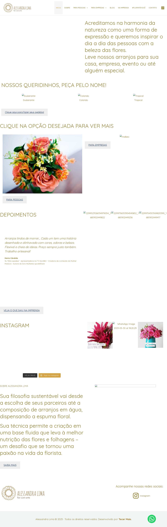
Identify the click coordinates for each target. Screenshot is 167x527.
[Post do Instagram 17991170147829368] (41, 358)
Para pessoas (79, 8)
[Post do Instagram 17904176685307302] (70, 358)
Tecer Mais (125, 519)
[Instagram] (162, 8)
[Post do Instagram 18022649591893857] (13, 367)
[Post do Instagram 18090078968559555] (13, 358)
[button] (4, 97)
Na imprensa (123, 8)
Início (58, 8)
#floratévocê (138, 8)
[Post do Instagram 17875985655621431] (70, 367)
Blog (112, 8)
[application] (86, 7)
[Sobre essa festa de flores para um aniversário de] (70, 344)
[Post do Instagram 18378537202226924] (13, 340)
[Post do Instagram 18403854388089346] (41, 340)
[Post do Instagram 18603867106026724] (41, 367)
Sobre (67, 8)
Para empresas (97, 8)
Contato (153, 8)
